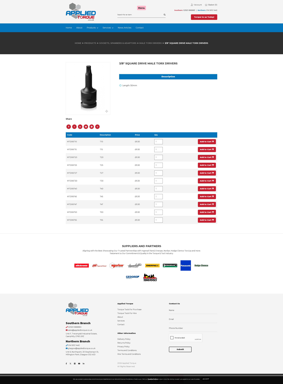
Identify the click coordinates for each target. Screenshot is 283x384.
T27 (101, 173)
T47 (101, 204)
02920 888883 (189, 10)
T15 (101, 149)
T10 (101, 142)
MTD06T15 (72, 149)
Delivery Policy (123, 339)
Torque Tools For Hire (127, 313)
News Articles (124, 28)
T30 (101, 181)
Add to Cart (206, 142)
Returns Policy (123, 343)
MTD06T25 (72, 165)
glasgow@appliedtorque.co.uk (81, 348)
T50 (101, 212)
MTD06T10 (72, 142)
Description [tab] (168, 76)
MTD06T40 (72, 189)
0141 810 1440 (211, 10)
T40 (101, 189)
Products (91, 28)
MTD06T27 (72, 173)
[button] (68, 126)
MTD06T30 (72, 181)
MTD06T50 (72, 212)
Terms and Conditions (127, 350)
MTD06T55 (72, 220)
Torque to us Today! (204, 17)
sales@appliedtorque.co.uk (80, 330)
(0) (212, 5)
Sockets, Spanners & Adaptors (117, 43)
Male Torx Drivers (150, 43)
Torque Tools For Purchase (129, 309)
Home (69, 28)
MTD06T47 (72, 204)
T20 (101, 157)
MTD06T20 (72, 157)
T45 (101, 196)
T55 (101, 220)
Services (107, 28)
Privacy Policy (123, 347)
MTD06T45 (72, 196)
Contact (140, 28)
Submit (180, 349)
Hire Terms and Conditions (129, 354)
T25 (101, 165)
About (79, 28)
